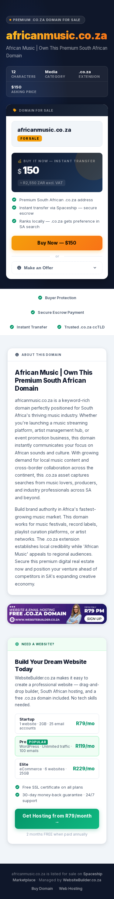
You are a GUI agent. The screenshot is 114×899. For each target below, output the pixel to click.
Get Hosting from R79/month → (57, 818)
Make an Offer (38, 267)
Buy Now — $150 (56, 243)
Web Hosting (70, 888)
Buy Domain (42, 888)
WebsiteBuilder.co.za (82, 880)
